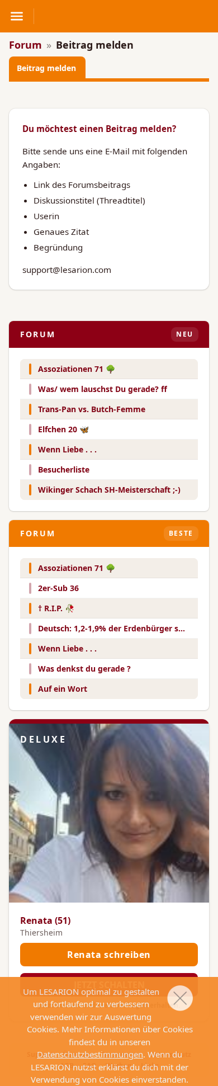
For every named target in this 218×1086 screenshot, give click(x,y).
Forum (25, 44)
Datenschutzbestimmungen (90, 1054)
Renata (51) (45, 920)
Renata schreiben (109, 954)
